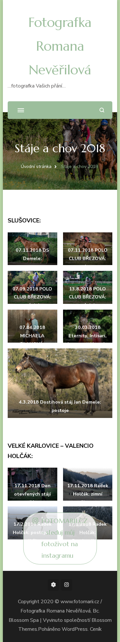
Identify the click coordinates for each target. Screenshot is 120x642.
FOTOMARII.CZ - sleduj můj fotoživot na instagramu (64, 538)
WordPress (75, 629)
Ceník (96, 629)
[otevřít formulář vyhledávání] (102, 110)
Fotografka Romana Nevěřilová (60, 46)
